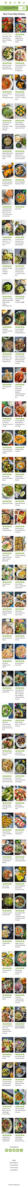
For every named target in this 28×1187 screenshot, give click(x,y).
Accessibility (14, 1170)
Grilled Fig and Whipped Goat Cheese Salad (6, 1139)
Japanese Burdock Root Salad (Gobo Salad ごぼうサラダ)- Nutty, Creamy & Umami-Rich (7, 212)
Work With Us (14, 1163)
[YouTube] (19, 3)
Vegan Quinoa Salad (7, 503)
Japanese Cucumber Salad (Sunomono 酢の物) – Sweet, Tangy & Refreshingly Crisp (7, 302)
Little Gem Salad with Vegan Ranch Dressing (7, 806)
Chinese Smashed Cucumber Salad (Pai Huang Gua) (6, 1083)
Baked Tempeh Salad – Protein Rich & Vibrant (20, 724)
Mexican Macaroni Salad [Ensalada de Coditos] (7, 612)
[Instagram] (15, 3)
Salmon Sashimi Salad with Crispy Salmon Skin (19, 1083)
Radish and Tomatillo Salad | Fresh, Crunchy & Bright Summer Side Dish (7, 726)
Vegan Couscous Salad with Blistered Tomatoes (20, 945)
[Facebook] (6, 3)
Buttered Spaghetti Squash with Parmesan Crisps (20, 887)
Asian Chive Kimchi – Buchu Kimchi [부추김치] (7, 451)
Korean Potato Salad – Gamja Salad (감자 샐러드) (20, 585)
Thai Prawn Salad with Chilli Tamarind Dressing (20, 1110)
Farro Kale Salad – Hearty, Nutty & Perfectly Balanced (20, 330)
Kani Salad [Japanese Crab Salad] (6, 664)
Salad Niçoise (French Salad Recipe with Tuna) (19, 1139)
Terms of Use (14, 1167)
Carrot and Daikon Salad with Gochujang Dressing (7, 95)
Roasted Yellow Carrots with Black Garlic (7, 833)
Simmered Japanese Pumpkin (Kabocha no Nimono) (7, 183)
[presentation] (7, 25)
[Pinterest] (10, 3)
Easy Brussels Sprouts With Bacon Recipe (7, 478)
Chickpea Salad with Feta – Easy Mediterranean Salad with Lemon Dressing (7, 1029)
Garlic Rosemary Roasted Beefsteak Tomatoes (20, 530)
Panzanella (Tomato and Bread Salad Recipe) (7, 860)
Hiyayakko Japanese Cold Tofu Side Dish (7, 330)
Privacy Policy (14, 1165)
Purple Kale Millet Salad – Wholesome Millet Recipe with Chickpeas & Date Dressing (20, 359)
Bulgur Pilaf (18, 209)
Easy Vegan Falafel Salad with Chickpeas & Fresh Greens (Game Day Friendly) (20, 916)
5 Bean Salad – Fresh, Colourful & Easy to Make (20, 612)
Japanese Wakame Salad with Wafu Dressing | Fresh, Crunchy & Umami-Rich (20, 271)
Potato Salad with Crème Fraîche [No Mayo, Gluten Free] (7, 779)
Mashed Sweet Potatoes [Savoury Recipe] (20, 478)
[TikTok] (24, 3)
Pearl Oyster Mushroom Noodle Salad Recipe (20, 779)
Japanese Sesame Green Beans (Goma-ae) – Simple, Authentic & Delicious (7, 126)
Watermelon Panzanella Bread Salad (19, 806)
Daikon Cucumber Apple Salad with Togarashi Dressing (7, 66)
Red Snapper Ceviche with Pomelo (18, 972)
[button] (3, 34)
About (14, 1160)
